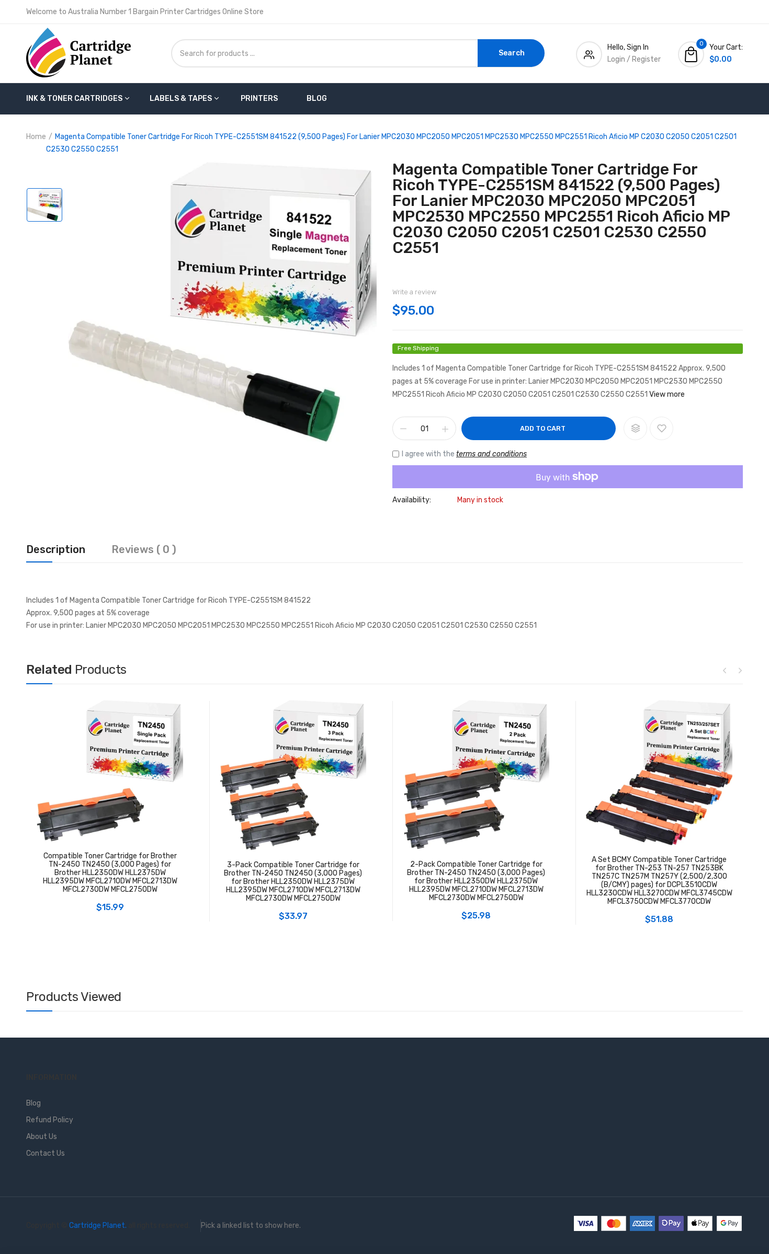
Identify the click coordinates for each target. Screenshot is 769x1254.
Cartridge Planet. (98, 1225)
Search (512, 53)
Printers (259, 98)
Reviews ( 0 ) (143, 550)
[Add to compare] (635, 428)
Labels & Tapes (181, 98)
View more (667, 394)
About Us (41, 1136)
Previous (724, 670)
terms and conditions (491, 454)
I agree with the (464, 454)
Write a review (414, 292)
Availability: (411, 500)
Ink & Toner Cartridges (74, 98)
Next (740, 670)
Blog (317, 98)
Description (55, 550)
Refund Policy (49, 1119)
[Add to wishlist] (661, 428)
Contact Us (45, 1153)
